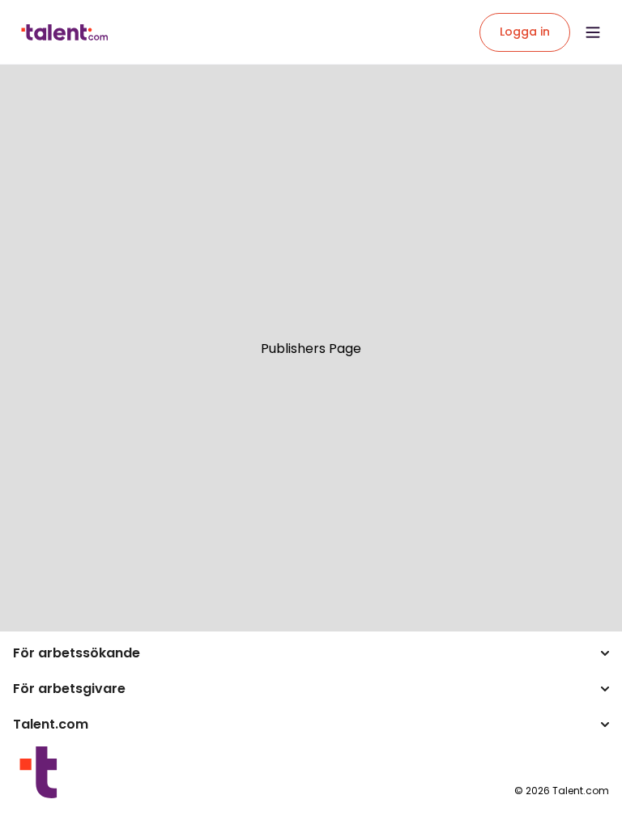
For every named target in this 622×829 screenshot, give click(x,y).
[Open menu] (593, 32)
